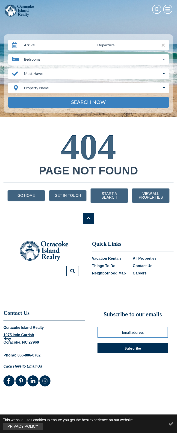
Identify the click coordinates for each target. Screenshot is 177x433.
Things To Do (103, 266)
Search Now (88, 102)
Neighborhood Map (109, 273)
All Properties (144, 258)
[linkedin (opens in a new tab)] (32, 380)
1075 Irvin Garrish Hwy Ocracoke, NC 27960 (21, 338)
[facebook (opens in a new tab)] (9, 380)
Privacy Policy (22, 426)
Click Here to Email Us (22, 366)
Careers (140, 273)
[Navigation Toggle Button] (167, 9)
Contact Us (142, 266)
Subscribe (133, 348)
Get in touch (68, 195)
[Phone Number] (156, 9)
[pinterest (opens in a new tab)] (21, 380)
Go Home (26, 195)
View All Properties (151, 195)
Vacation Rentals (106, 258)
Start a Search (109, 195)
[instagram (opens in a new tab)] (44, 380)
